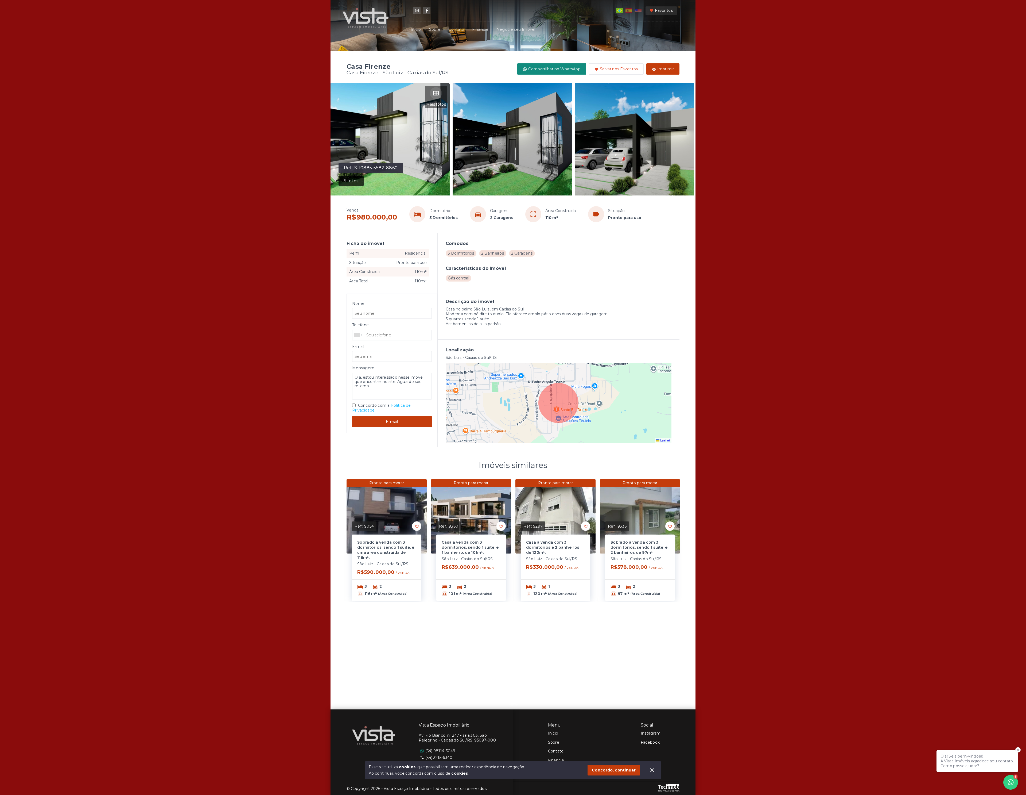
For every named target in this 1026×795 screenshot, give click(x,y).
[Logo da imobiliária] (375, 736)
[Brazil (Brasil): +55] (358, 335)
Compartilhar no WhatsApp (554, 69)
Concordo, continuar (614, 770)
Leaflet (664, 440)
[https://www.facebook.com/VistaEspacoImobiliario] (426, 10)
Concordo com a (381, 408)
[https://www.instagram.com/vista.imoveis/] (417, 10)
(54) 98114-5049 (440, 750)
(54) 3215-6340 (438, 757)
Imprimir (665, 69)
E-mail (392, 421)
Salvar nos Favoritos (619, 69)
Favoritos (664, 10)
